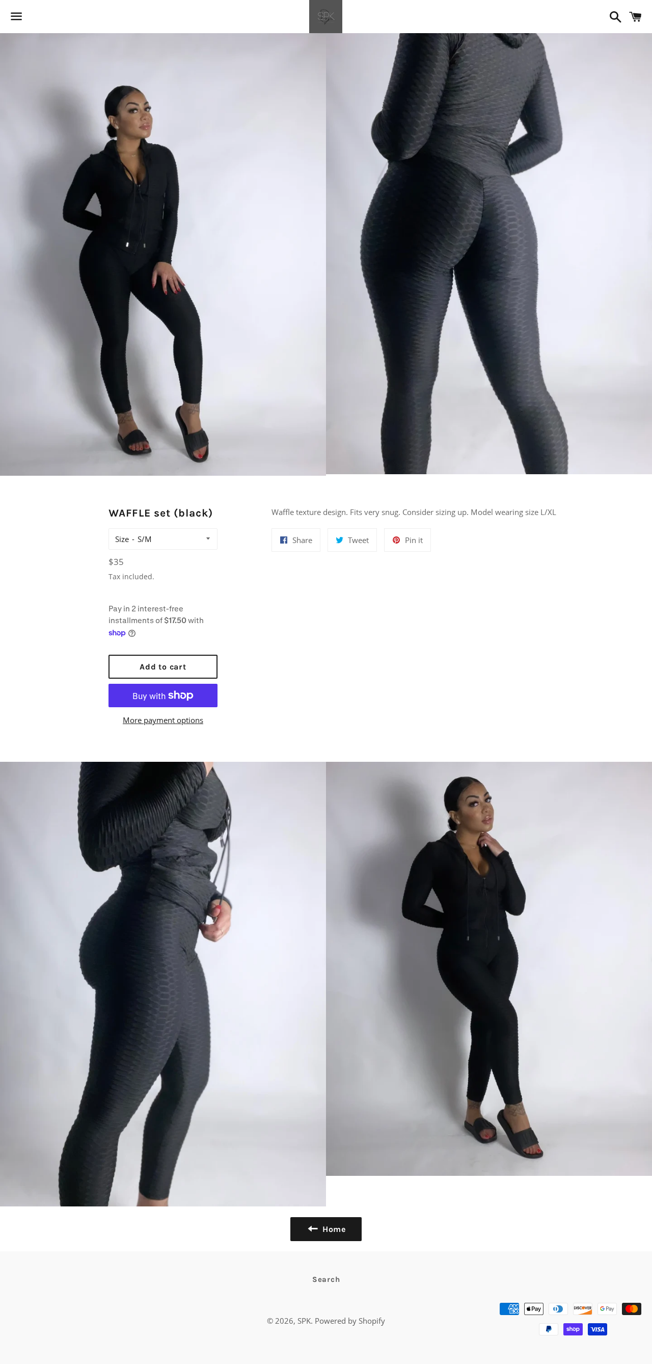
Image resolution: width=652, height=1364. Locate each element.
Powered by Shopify (350, 1321)
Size (122, 539)
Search (326, 1279)
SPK (304, 1321)
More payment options (163, 720)
